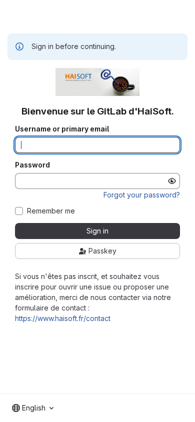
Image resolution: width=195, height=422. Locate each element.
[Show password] (172, 181)
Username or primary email (62, 129)
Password (32, 165)
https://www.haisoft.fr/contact (62, 318)
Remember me (51, 211)
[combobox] (33, 408)
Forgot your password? (142, 194)
